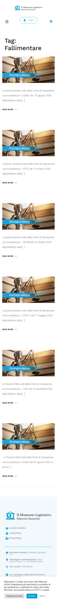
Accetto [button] (31, 596)
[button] (7, 22)
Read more (9, 109)
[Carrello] (51, 21)
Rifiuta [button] (42, 596)
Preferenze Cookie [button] (14, 596)
